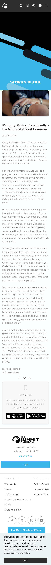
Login (25, 464)
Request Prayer (41, 489)
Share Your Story (12, 509)
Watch (7, 504)
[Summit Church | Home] (4, 6)
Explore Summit (41, 484)
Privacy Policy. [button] (23, 553)
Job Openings (11, 494)
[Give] (27, 6)
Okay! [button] (25, 560)
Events (7, 489)
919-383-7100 (25, 455)
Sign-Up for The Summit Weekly (27, 529)
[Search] (21, 6)
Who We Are (10, 484)
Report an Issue (41, 494)
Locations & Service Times (17, 499)
